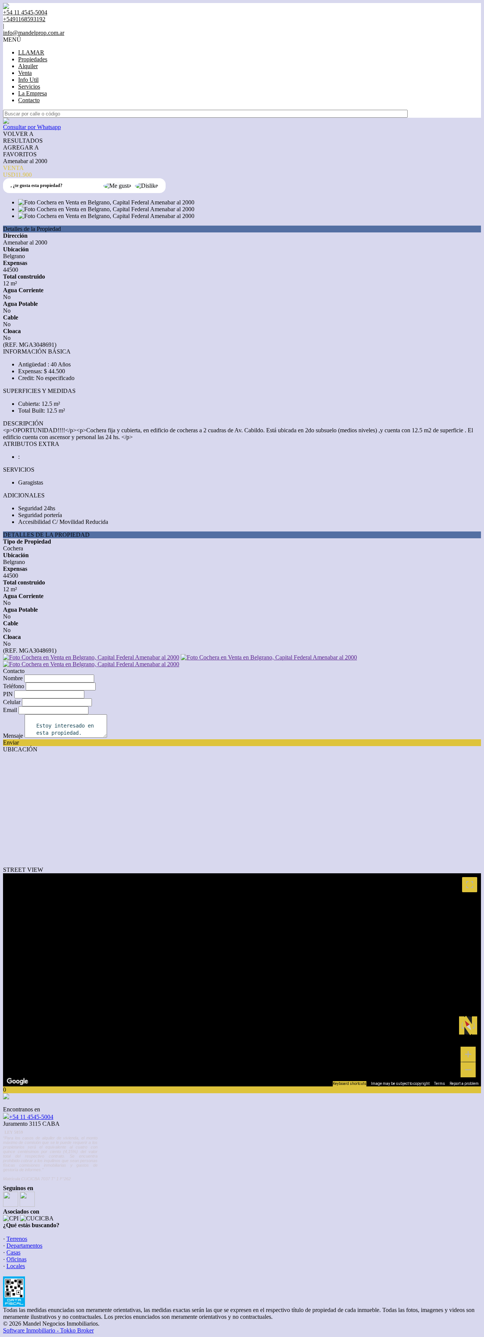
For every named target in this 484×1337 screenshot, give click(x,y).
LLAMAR (31, 52)
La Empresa (32, 93)
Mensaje (13, 735)
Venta (25, 73)
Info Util (28, 79)
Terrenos (16, 1239)
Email (10, 710)
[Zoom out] (468, 1069)
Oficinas (16, 1259)
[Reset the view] (468, 1025)
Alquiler (28, 66)
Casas (13, 1252)
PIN (8, 694)
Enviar (11, 742)
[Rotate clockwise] (474, 1025)
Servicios (29, 86)
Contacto (29, 100)
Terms (439, 1083)
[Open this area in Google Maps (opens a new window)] (17, 1081)
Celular (11, 702)
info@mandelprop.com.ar (33, 33)
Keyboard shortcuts (349, 1083)
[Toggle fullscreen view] (469, 884)
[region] (242, 979)
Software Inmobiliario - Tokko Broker (48, 1330)
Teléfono (13, 686)
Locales (15, 1266)
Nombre (13, 678)
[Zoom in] (468, 1054)
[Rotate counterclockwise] (461, 1025)
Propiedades (32, 59)
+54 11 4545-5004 (31, 1117)
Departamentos (24, 1245)
